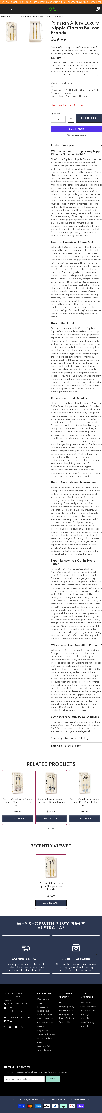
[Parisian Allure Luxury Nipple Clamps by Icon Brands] (51, 867)
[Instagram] (10, 1027)
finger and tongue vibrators (64, 410)
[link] (71, 119)
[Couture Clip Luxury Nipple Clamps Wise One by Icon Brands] (17, 782)
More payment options (76, 135)
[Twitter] (22, 1027)
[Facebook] (4, 1027)
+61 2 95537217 (21, 1004)
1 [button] (49, 828)
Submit (53, 1079)
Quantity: (56, 114)
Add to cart (89, 118)
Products (12, 16)
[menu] (3, 9)
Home (3, 16)
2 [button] (53, 828)
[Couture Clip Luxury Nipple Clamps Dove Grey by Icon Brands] (84, 782)
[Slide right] (96, 954)
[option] (17, 797)
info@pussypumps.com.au (19, 1011)
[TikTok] (16, 1027)
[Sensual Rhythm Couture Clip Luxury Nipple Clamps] (51, 782)
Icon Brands (66, 84)
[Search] (11, 9)
